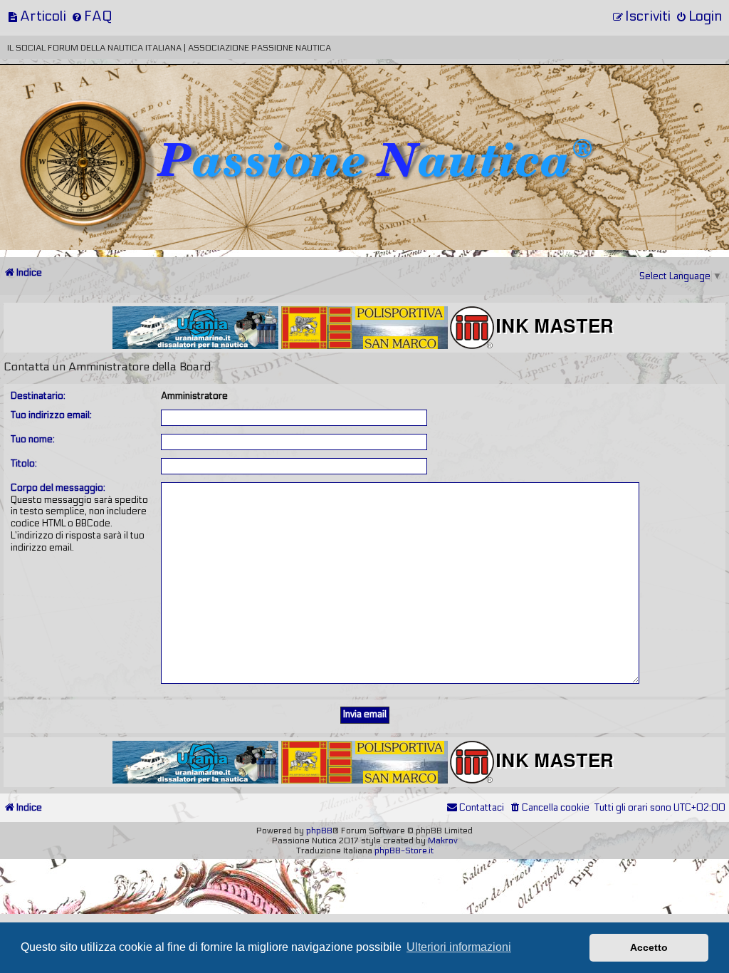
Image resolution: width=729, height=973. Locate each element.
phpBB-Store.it (404, 850)
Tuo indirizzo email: (51, 415)
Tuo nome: (33, 439)
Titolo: (24, 463)
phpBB (319, 831)
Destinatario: (38, 396)
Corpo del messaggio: (58, 488)
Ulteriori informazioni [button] (459, 947)
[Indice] (99, 112)
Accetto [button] (649, 947)
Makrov (443, 840)
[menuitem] (36, 16)
